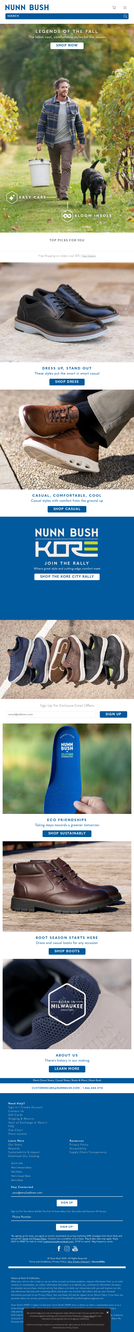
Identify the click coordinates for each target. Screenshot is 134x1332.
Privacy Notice (89, 1316)
